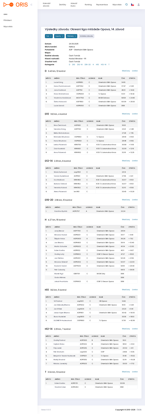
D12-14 (80, 64)
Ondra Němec (60, 277)
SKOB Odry (101, 274)
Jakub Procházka (61, 281)
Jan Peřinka (59, 258)
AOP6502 (77, 246)
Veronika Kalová (60, 187)
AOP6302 (77, 262)
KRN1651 (77, 148)
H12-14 (103, 64)
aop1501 (80, 301)
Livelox (135, 71)
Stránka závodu (86, 36)
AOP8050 (80, 105)
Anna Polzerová (60, 152)
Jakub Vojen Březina (62, 313)
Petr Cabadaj (59, 270)
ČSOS (139, 409)
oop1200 (83, 352)
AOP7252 (79, 86)
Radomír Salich (60, 266)
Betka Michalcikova (61, 133)
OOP (102, 352)
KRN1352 (77, 187)
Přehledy (70, 36)
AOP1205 (83, 348)
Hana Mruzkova (60, 141)
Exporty (58, 36)
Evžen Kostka (59, 250)
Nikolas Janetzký (60, 363)
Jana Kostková (60, 90)
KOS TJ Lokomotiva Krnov (106, 144)
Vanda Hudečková (61, 176)
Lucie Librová (59, 105)
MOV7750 (80, 98)
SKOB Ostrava (103, 98)
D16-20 (88, 64)
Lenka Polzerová (60, 144)
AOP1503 (83, 363)
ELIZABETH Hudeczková (63, 320)
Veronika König (60, 129)
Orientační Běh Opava (107, 82)
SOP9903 (77, 281)
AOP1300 (83, 340)
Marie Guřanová (60, 172)
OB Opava (103, 301)
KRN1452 (77, 184)
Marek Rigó (58, 274)
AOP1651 (77, 125)
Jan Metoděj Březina (62, 305)
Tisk (48, 36)
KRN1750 (77, 144)
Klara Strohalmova (61, 94)
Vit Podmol (58, 301)
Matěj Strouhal (59, 359)
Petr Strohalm (59, 352)
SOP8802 (77, 254)
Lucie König (58, 82)
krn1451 (76, 191)
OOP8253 (80, 94)
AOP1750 (77, 129)
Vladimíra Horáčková (62, 98)
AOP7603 (77, 266)
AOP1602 (80, 305)
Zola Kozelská (59, 148)
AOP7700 (77, 231)
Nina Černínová (60, 125)
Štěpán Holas (59, 238)
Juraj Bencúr (59, 231)
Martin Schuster (60, 246)
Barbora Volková (60, 184)
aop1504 (80, 309)
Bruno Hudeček (60, 316)
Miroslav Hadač (60, 235)
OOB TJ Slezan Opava (105, 254)
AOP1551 (77, 176)
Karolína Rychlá (61, 211)
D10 (73, 64)
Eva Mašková (59, 180)
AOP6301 (76, 258)
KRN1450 (77, 180)
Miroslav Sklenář (61, 262)
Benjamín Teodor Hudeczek (64, 356)
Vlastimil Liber (60, 387)
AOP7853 (79, 101)
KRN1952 (77, 152)
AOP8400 (77, 242)
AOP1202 (83, 344)
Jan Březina (59, 242)
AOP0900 (77, 238)
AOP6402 (74, 387)
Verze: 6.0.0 (46, 409)
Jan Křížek (58, 309)
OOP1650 (78, 141)
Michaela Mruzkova (61, 137)
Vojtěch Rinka (59, 344)
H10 (97, 64)
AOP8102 (76, 250)
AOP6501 (76, 235)
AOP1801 (80, 313)
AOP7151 (79, 90)
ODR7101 (76, 274)
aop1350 (77, 172)
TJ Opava (102, 94)
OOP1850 (77, 137)
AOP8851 (79, 82)
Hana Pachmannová (62, 86)
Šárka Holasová (60, 101)
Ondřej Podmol (59, 340)
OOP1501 (83, 356)
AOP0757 (76, 211)
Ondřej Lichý (59, 254)
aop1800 (80, 316)
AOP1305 (83, 359)
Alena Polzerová (60, 191)
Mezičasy (126, 71)
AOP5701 (74, 383)
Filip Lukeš (57, 348)
